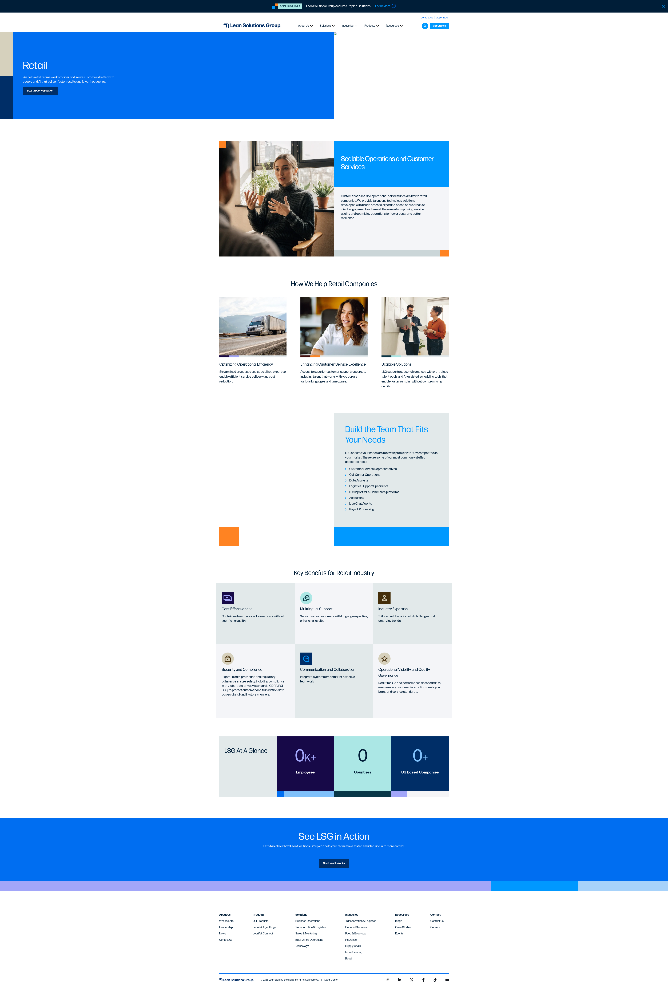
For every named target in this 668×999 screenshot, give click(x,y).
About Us (303, 25)
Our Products (260, 921)
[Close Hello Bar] (663, 6)
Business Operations (307, 921)
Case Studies (403, 927)
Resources (392, 25)
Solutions (325, 25)
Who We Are (226, 921)
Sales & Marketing (306, 933)
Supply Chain (353, 946)
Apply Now (442, 17)
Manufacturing (353, 952)
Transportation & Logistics (310, 927)
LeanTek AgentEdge (264, 927)
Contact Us (427, 17)
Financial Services (356, 927)
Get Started (439, 25)
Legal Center (331, 979)
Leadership (226, 927)
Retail (348, 958)
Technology (302, 946)
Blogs (398, 921)
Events (399, 933)
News (222, 933)
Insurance (351, 940)
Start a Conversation (40, 90)
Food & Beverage (355, 933)
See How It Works (334, 863)
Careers (435, 927)
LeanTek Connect (263, 933)
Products (369, 25)
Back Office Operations (309, 940)
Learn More (382, 6)
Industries (347, 25)
